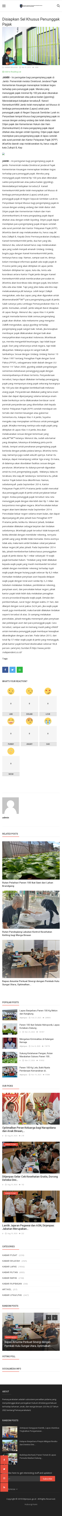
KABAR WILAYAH (11, 67)
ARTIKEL (6, 1289)
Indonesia (11, 1489)
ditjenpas (23, 1017)
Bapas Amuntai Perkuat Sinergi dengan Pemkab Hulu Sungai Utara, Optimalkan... (30, 983)
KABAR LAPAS (9, 1266)
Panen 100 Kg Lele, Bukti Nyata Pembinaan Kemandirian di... (35, 1069)
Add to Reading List (12, 71)
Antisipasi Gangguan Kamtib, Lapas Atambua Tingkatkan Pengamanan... (39, 1429)
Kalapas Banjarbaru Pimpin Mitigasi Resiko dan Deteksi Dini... (38, 1443)
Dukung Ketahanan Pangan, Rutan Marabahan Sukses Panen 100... (36, 1055)
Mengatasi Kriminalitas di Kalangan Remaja (37, 1041)
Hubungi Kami (31, 1504)
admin (5, 817)
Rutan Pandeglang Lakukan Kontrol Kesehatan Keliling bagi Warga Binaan (27, 934)
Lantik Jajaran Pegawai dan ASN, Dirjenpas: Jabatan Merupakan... (28, 1227)
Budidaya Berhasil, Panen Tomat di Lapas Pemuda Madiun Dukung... (38, 1456)
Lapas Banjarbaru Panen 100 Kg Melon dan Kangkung (38, 1012)
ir (20, 1032)
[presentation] (48, 1317)
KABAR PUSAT (9, 1255)
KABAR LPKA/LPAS (12, 1294)
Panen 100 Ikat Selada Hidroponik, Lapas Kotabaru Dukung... (40, 1026)
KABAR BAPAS (9, 1277)
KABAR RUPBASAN (12, 1283)
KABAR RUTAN (10, 1272)
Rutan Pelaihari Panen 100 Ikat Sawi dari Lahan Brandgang (27, 884)
